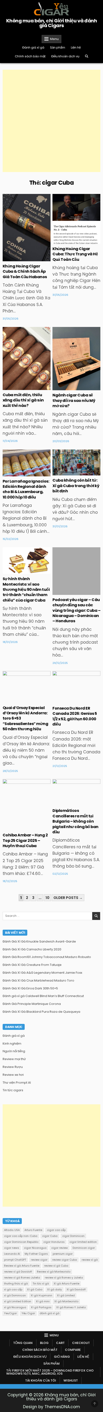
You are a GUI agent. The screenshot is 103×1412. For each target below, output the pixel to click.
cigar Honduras (54, 1242)
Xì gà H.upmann (41, 1295)
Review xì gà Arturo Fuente (21, 1266)
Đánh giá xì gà (33, 47)
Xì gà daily (54, 1289)
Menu (54, 39)
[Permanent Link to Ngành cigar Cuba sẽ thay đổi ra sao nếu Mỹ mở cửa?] (76, 358)
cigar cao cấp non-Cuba (20, 1236)
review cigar (39, 1260)
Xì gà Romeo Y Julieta (71, 1307)
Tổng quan (23, 1343)
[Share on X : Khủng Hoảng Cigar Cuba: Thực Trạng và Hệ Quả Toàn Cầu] (66, 241)
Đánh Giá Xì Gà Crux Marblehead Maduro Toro (38, 980)
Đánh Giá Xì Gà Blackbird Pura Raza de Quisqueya (41, 1011)
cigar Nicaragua (35, 1248)
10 (47, 897)
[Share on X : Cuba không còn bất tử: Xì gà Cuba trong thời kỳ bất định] (66, 472)
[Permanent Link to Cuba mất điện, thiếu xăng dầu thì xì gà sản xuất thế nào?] (27, 358)
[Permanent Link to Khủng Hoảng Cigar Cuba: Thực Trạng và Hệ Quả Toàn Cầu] (76, 219)
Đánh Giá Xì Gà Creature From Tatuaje (32, 965)
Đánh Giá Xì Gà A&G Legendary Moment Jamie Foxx (42, 972)
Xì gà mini (43, 1301)
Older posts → (68, 897)
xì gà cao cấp (13, 1289)
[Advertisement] (51, 121)
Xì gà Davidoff (76, 1289)
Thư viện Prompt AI (17, 1082)
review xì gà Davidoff (18, 1272)
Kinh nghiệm (26, 209)
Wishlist (70, 1380)
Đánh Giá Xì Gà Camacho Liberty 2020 (32, 949)
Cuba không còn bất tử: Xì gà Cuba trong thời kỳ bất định (75, 486)
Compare (73, 1350)
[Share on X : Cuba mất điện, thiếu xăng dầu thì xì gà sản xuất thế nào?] (16, 387)
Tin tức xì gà (41, 1283)
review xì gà (90, 1260)
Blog (44, 1343)
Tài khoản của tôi (40, 1380)
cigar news (11, 1248)
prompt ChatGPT (15, 1260)
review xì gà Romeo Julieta (22, 1277)
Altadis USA (12, 1230)
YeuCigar (10, 1313)
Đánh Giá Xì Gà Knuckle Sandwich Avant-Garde (39, 941)
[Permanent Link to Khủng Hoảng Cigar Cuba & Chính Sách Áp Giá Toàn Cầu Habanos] (27, 227)
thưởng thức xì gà (16, 1283)
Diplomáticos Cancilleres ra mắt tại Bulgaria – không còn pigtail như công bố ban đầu (75, 821)
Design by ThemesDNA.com (51, 1407)
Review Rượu (13, 1067)
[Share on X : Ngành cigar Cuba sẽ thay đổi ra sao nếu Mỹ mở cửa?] (66, 387)
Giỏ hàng (62, 1356)
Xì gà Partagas (41, 1307)
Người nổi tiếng (76, 465)
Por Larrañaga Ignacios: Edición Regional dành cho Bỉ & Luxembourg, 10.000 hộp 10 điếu (26, 489)
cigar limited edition (83, 1242)
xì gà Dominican (15, 1295)
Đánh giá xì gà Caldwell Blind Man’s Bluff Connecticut (43, 996)
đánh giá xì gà (49, 1313)
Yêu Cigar (28, 1313)
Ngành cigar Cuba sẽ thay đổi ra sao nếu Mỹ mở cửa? (73, 400)
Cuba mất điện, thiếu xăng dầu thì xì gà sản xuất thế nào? (23, 400)
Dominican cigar (84, 1248)
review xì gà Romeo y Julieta (64, 1277)
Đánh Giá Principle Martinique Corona (32, 1004)
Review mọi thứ (14, 1059)
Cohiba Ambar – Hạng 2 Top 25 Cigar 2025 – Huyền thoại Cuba (25, 840)
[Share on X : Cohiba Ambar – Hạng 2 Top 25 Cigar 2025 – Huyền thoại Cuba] (16, 827)
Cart (60, 1343)
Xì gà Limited (66, 1295)
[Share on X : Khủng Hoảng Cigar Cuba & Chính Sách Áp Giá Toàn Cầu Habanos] (16, 258)
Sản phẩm (57, 47)
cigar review (59, 1248)
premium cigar (63, 1254)
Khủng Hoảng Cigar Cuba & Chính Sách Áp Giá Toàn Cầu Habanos (25, 271)
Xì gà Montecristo (66, 1301)
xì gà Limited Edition (17, 1301)
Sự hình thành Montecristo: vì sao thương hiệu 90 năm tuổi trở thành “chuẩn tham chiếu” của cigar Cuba (26, 589)
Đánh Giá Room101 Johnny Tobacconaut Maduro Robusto (47, 957)
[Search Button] (86, 56)
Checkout (81, 1343)
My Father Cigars (36, 1254)
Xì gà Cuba (34, 1289)
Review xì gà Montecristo (53, 1272)
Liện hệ (76, 47)
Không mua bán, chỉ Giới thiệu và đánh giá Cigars (51, 23)
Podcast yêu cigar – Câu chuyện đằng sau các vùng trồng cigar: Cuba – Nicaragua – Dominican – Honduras (76, 610)
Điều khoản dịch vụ (65, 56)
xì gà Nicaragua (15, 1307)
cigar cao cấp (56, 1230)
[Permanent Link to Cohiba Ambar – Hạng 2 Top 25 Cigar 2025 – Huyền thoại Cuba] (27, 804)
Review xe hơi (13, 1074)
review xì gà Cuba (56, 1266)
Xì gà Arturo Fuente (66, 1283)
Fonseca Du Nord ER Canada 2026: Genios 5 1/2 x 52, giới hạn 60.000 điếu (74, 716)
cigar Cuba (49, 1236)
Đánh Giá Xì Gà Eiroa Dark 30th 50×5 (30, 988)
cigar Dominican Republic (21, 1242)
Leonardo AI (12, 1254)
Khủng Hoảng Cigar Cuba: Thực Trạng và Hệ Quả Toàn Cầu (75, 254)
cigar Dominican (73, 1236)
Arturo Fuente (33, 1230)
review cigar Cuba (64, 1260)
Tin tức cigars (26, 465)
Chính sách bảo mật (30, 56)
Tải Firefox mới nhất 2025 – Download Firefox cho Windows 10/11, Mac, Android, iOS (50, 1372)
